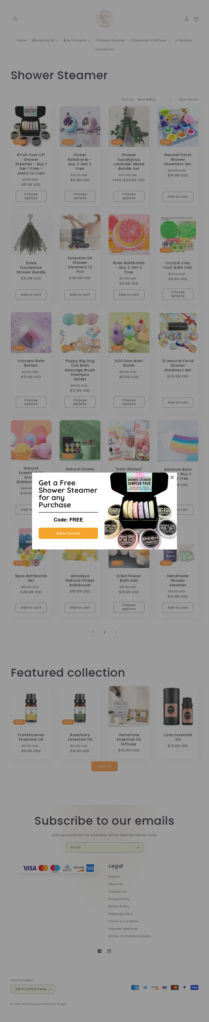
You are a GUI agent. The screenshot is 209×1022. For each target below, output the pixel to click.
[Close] (172, 477)
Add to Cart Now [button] (68, 533)
